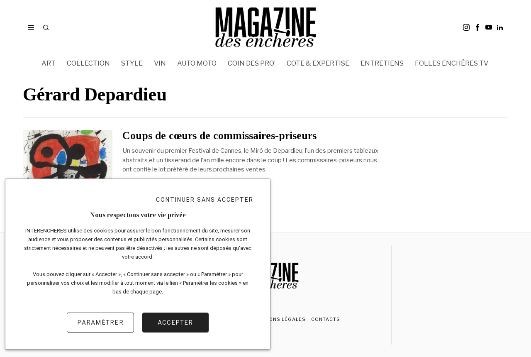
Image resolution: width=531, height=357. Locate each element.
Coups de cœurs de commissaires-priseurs (219, 136)
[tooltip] (466, 27)
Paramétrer (100, 322)
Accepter (175, 322)
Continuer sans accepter (204, 199)
